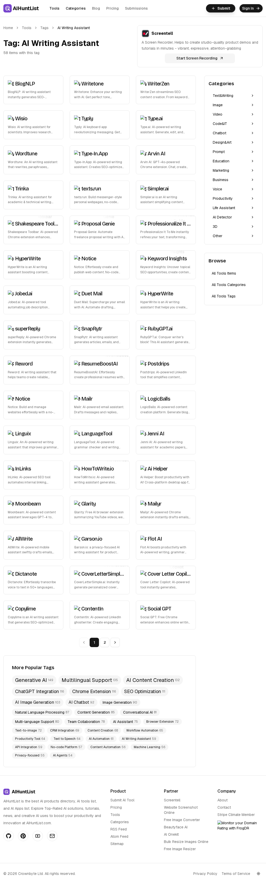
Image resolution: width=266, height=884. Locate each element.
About (222, 800)
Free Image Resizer (180, 849)
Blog (96, 8)
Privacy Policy (205, 873)
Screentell (172, 800)
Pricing (112, 8)
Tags (44, 27)
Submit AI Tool (122, 800)
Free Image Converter (182, 819)
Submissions (136, 8)
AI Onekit (171, 834)
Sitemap (117, 843)
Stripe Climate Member (236, 814)
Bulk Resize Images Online (186, 841)
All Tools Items (224, 273)
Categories (76, 8)
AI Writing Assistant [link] (73, 27)
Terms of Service (236, 873)
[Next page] (115, 642)
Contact (224, 807)
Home (8, 27)
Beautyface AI (176, 827)
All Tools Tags (224, 296)
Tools (54, 8)
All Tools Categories (229, 284)
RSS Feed (118, 829)
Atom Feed (119, 836)
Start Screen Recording (196, 58)
